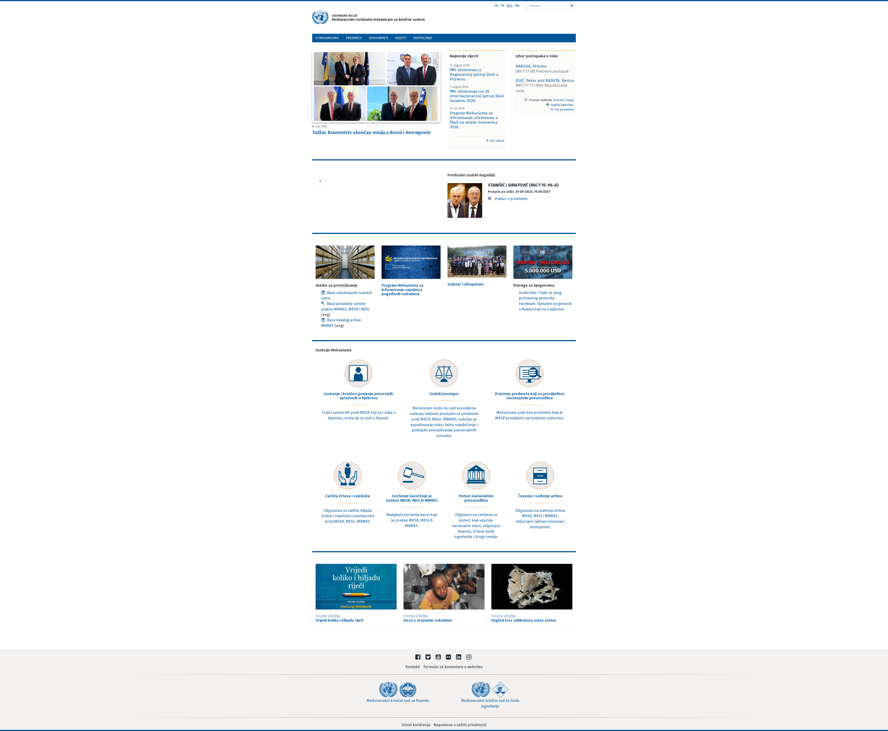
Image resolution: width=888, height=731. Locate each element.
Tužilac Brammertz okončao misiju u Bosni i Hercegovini (371, 132)
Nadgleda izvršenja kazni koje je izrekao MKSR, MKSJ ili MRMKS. (412, 520)
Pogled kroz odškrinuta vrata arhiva (523, 618)
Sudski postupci (444, 393)
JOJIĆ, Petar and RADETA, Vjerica (545, 80)
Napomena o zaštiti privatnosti (460, 725)
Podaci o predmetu (511, 199)
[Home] (320, 18)
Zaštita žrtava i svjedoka (347, 496)
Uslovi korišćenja (416, 725)
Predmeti (354, 38)
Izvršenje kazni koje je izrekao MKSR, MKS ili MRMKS (412, 498)
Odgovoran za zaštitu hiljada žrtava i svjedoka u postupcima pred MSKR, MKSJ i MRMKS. (347, 516)
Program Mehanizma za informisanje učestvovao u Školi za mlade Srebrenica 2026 (474, 120)
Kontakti (412, 667)
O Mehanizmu (327, 38)
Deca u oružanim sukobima (428, 618)
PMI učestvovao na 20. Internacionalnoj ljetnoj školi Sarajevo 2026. (477, 96)
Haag (570, 100)
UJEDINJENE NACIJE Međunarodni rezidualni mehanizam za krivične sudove (372, 18)
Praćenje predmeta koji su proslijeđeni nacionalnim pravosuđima (529, 396)
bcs (509, 6)
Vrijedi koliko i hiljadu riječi (339, 618)
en (496, 6)
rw (517, 6)
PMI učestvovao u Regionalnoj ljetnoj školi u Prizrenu (474, 75)
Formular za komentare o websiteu (453, 667)
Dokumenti (378, 38)
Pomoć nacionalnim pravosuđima (476, 498)
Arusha (558, 100)
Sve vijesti (496, 141)
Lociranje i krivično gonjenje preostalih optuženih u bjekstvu (358, 396)
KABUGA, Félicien (531, 66)
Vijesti (400, 38)
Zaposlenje (422, 38)
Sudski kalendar (562, 105)
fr (502, 6)
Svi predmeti (564, 109)
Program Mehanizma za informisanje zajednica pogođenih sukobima (402, 289)
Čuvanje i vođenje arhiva (540, 496)
